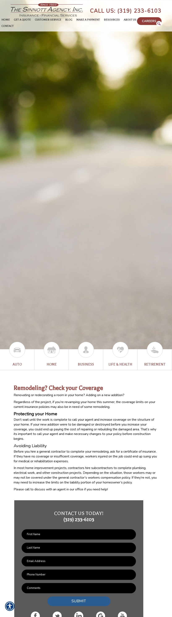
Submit (79, 601)
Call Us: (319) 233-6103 (126, 10)
